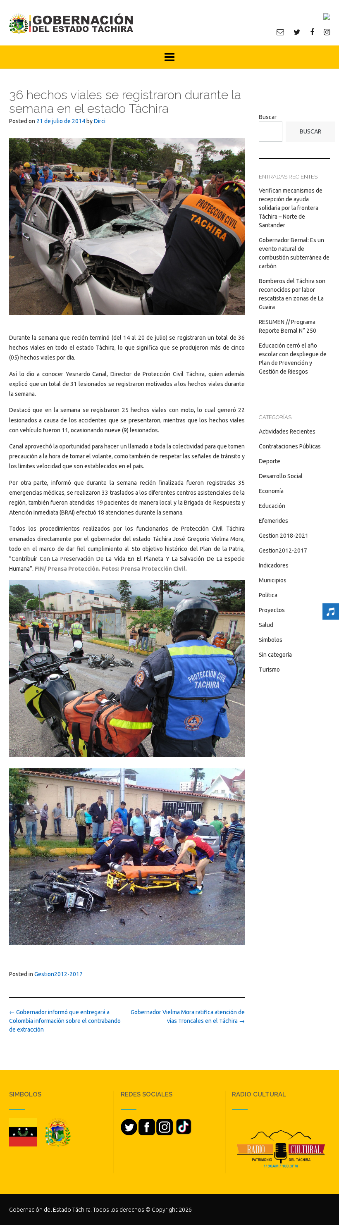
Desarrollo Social (281, 476)
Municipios (272, 580)
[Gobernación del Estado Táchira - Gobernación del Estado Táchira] (71, 23)
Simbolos (270, 639)
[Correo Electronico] (280, 32)
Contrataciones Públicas (290, 446)
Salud (266, 625)
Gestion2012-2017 (58, 974)
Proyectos (272, 610)
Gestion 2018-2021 (283, 535)
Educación (272, 506)
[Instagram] (327, 32)
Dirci (99, 121)
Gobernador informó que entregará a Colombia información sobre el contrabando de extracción (65, 1021)
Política (268, 595)
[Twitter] (297, 32)
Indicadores (274, 565)
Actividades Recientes (287, 431)
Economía (271, 491)
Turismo (269, 669)
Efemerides (273, 520)
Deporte (269, 461)
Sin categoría (275, 654)
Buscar (268, 117)
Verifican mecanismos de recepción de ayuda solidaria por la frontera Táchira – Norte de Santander (290, 208)
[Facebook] (312, 32)
